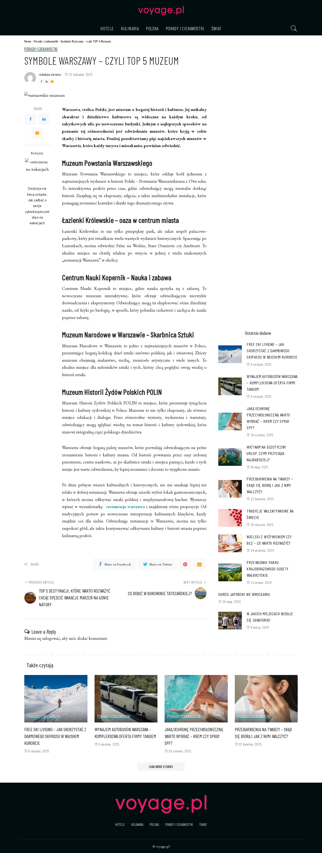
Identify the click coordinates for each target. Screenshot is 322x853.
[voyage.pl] (161, 10)
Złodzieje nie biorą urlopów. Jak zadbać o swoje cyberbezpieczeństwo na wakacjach (37, 205)
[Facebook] (41, 81)
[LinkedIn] (46, 81)
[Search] (294, 28)
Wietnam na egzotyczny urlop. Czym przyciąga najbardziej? (266, 453)
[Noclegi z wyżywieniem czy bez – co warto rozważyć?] (230, 543)
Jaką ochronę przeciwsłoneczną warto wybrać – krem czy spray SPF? (194, 736)
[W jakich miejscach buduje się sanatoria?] (230, 620)
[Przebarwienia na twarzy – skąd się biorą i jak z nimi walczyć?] (230, 489)
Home (27, 41)
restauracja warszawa (125, 506)
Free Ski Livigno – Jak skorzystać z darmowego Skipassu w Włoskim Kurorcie (272, 351)
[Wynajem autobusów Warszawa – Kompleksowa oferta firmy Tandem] (230, 386)
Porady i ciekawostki (46, 41)
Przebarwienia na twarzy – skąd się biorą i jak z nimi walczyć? (270, 485)
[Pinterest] (185, 564)
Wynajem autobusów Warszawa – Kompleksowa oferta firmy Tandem (272, 383)
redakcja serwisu (50, 74)
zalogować (51, 638)
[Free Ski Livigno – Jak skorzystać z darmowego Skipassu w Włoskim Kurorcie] (230, 354)
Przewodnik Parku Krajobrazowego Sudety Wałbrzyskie (267, 569)
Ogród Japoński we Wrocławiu (244, 594)
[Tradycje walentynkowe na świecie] (230, 518)
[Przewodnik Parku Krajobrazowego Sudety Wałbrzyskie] (230, 572)
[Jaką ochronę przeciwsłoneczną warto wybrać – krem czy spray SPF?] (230, 421)
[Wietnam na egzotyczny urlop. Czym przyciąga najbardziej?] (230, 457)
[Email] (52, 81)
